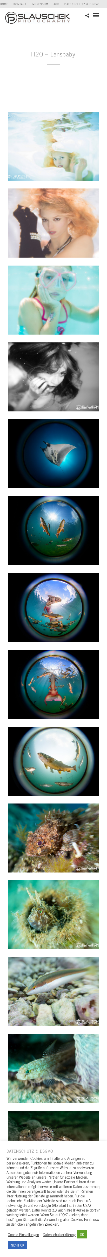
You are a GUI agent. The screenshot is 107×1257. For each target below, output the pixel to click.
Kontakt (20, 4)
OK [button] (82, 1234)
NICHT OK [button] (17, 1245)
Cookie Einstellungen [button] (23, 1234)
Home (4, 4)
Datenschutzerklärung (59, 1234)
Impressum (40, 4)
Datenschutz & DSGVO (81, 4)
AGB (56, 4)
